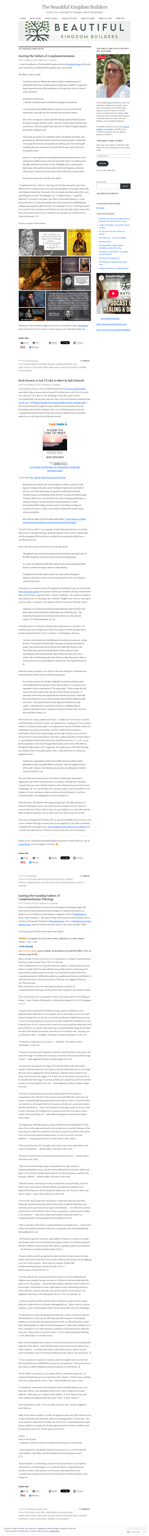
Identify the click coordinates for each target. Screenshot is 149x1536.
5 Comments (84, 1509)
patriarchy (83, 1515)
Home (23, 18)
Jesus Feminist (31, 1515)
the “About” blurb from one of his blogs (47, 478)
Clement (51, 364)
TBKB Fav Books (69, 18)
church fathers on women (56, 1512)
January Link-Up (105, 242)
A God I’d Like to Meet (76, 389)
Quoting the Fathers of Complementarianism (46, 56)
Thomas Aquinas (25, 370)
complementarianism (63, 364)
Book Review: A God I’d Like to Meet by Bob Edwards (51, 380)
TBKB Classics (51, 18)
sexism (78, 882)
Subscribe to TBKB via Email (110, 141)
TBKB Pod (120, 18)
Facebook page (74, 64)
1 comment (52, 60)
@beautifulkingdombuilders (110, 319)
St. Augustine (41, 1519)
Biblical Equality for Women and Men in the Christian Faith (59, 403)
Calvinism (69, 879)
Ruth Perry (43, 60)
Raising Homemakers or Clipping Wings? (113, 268)
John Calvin (49, 882)
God (43, 882)
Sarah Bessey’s (79, 914)
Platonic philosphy (67, 882)
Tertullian (82, 367)
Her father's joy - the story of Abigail (112, 238)
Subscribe (102, 163)
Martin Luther (48, 367)
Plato (57, 882)
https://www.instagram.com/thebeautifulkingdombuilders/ (118, 330)
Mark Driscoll (61, 1515)
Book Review (31, 876)
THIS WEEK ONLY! (55, 471)
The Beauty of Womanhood (109, 258)
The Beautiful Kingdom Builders (74, 7)
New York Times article (28, 592)
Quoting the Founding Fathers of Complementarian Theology (39, 897)
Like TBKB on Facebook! (107, 193)
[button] (42, 242)
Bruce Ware (40, 1512)
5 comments (53, 903)
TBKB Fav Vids (105, 18)
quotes (57, 367)
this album (83, 326)
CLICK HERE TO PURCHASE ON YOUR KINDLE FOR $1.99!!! (55, 467)
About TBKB (35, 18)
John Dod (28, 367)
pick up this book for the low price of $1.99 (67, 827)
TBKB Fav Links (88, 18)
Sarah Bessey (23, 1519)
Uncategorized (32, 361)
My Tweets (100, 208)
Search (125, 186)
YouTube (110, 129)
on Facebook (24, 844)
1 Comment (85, 361)
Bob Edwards (48, 879)
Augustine (43, 364)
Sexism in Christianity (69, 367)
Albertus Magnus (31, 364)
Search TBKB (101, 182)
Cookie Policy (55, 1531)
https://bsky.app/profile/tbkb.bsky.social (111, 324)
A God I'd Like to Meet (33, 879)
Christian (21, 882)
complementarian (33, 882)
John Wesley (37, 367)
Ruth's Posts (42, 1509)
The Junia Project (56, 921)
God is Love (23, 403)
